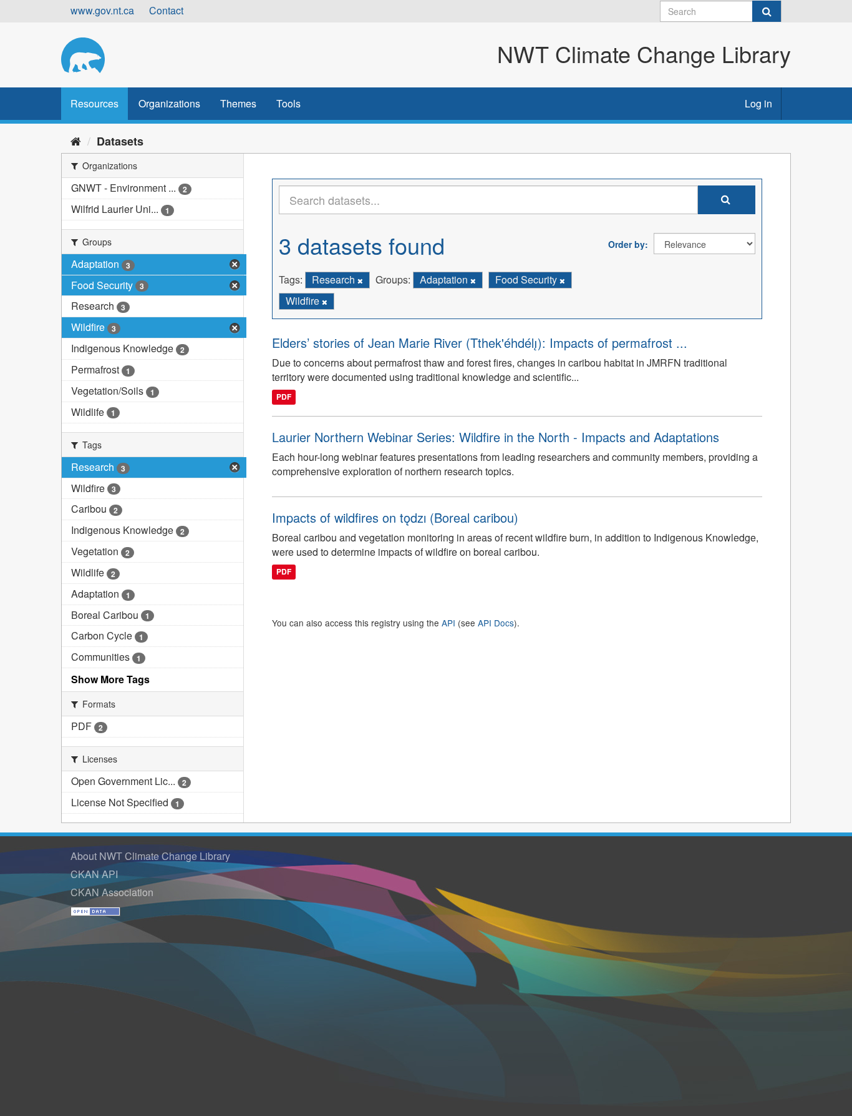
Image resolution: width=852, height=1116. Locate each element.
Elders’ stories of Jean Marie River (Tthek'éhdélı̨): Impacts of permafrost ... (479, 342)
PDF (283, 396)
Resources (94, 103)
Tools (288, 103)
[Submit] (766, 11)
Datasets (120, 141)
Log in (758, 103)
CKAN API (94, 874)
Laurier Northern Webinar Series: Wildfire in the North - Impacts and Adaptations (495, 437)
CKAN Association (111, 892)
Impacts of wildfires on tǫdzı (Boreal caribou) (395, 517)
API (448, 622)
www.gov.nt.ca (102, 10)
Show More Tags (110, 679)
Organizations (169, 103)
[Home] (75, 140)
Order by (626, 244)
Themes (238, 103)
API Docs (496, 622)
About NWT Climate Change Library (150, 856)
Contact (166, 10)
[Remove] (360, 280)
